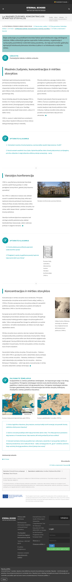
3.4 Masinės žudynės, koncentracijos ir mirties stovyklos (32, 28)
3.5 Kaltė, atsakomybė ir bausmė (59, 465)
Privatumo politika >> (39, 544)
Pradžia (51, 17)
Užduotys (61, 17)
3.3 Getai (10, 28)
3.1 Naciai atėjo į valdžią (40, 26)
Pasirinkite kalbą (61, 2)
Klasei (55, 17)
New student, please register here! (58, 549)
